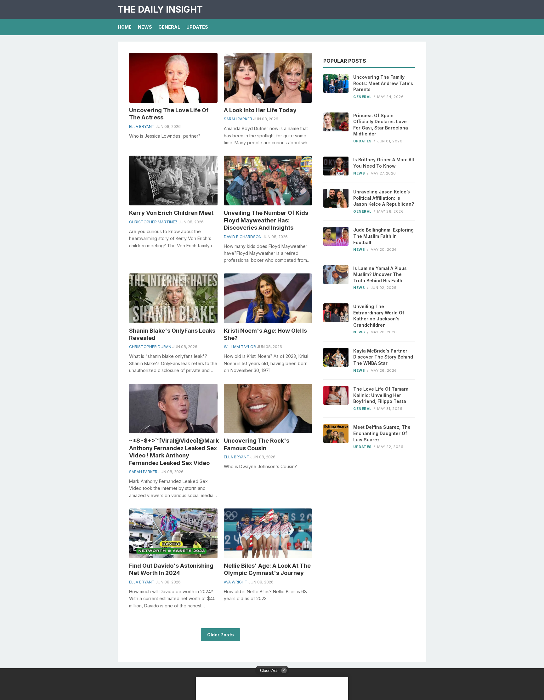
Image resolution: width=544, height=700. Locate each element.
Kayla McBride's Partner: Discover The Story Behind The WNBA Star (383, 357)
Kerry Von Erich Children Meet (171, 212)
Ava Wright (235, 582)
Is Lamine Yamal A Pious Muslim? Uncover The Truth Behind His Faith (380, 274)
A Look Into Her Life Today (260, 110)
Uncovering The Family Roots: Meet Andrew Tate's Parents (383, 83)
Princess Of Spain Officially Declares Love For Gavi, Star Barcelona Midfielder (380, 125)
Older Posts (220, 634)
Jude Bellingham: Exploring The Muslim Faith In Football (383, 236)
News (145, 27)
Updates (197, 27)
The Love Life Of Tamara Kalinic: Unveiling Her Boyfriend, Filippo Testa (381, 395)
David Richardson (243, 236)
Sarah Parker (238, 119)
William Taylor (240, 346)
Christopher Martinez (153, 222)
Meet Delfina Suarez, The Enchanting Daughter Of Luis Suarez (382, 433)
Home (125, 27)
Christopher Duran (150, 346)
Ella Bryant (142, 126)
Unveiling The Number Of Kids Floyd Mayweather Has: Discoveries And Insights (266, 220)
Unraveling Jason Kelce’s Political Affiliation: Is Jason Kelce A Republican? (383, 198)
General (169, 27)
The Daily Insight (160, 9)
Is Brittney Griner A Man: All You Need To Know (383, 163)
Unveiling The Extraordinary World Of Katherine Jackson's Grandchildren (378, 316)
